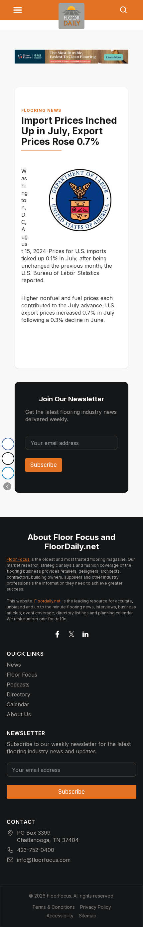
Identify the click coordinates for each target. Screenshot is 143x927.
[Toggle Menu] (17, 10)
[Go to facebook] (57, 633)
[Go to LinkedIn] (85, 633)
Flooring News (41, 110)
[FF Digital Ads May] (71, 57)
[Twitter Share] (8, 458)
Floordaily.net (47, 600)
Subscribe (43, 465)
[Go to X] (71, 633)
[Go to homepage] (71, 16)
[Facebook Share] (8, 444)
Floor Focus (18, 559)
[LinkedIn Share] (8, 473)
